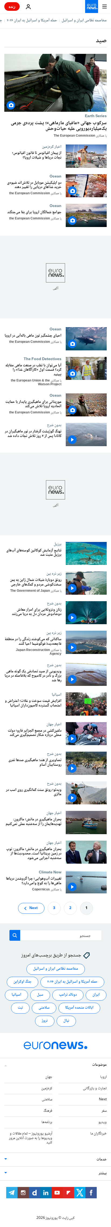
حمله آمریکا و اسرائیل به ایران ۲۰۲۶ (32, 20)
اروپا (103, 1077)
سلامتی (44, 1008)
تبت (20, 1008)
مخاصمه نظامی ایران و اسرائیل (84, 20)
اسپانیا (56, 694)
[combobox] (55, 935)
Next (33, 908)
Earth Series (96, 116)
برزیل (57, 544)
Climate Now (50, 872)
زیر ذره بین (53, 573)
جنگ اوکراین (22, 982)
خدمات (101, 1159)
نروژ (45, 1021)
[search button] (14, 935)
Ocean (55, 176)
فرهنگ (47, 1111)
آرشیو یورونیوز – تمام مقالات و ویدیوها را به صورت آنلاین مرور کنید (30, 1138)
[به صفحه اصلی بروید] (91, 6)
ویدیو (102, 1122)
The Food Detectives (42, 359)
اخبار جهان (53, 724)
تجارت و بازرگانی (95, 1088)
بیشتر (103, 1173)
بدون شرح (54, 425)
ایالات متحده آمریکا (79, 1008)
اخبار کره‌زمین (51, 146)
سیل (40, 995)
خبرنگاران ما (98, 1133)
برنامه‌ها (46, 1122)
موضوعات (99, 1065)
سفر (104, 1111)
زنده (12, 6)
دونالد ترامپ (68, 995)
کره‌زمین (46, 1088)
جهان (48, 1077)
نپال (66, 1021)
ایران (96, 995)
